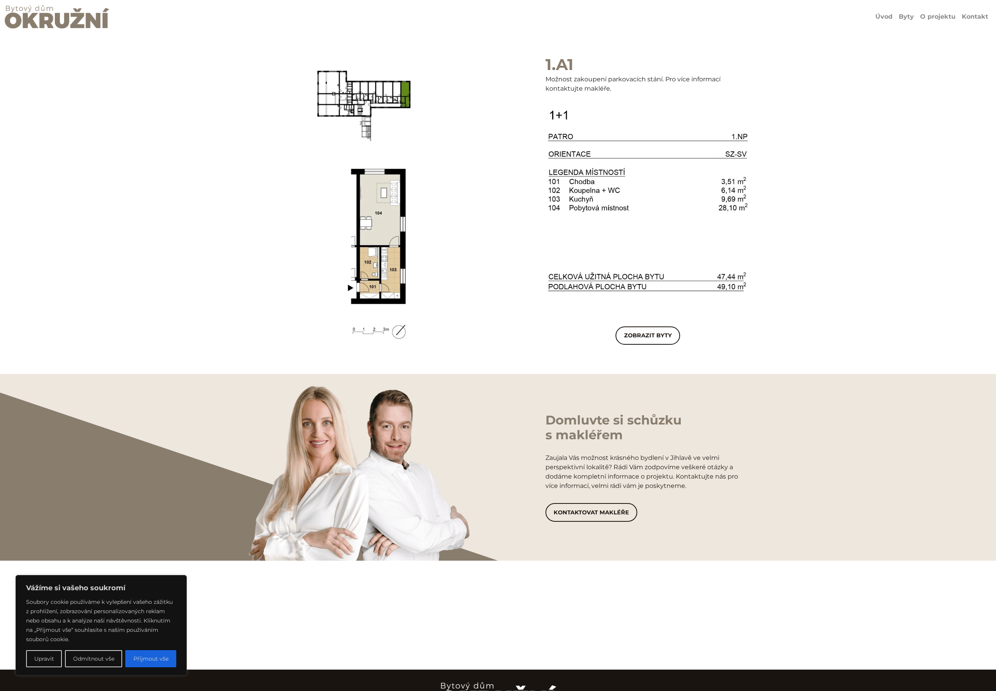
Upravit (44, 658)
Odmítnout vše (93, 658)
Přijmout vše (150, 658)
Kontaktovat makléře (591, 512)
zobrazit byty (648, 335)
